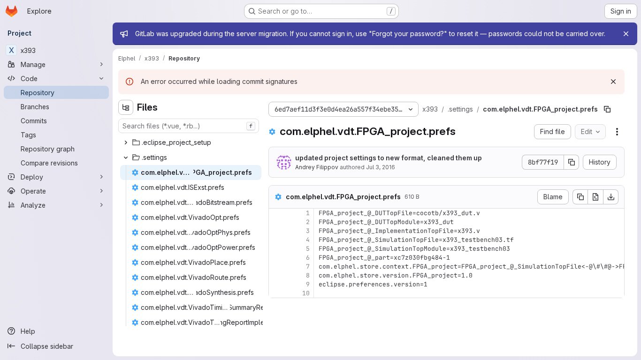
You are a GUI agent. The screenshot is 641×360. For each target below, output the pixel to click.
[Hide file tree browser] (125, 107)
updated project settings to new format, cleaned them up (388, 158)
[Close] (626, 33)
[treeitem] (189, 142)
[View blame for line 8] (277, 275)
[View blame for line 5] (277, 248)
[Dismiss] (613, 81)
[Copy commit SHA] (571, 162)
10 (306, 293)
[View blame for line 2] (277, 222)
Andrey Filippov (316, 167)
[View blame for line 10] (277, 293)
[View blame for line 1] (277, 213)
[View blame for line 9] (277, 284)
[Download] (610, 196)
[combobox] (188, 126)
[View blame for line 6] (277, 257)
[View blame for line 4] (277, 239)
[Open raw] (595, 196)
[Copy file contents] (580, 196)
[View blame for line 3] (277, 230)
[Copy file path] (607, 109)
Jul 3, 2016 (380, 167)
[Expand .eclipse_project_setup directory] (125, 142)
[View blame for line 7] (277, 266)
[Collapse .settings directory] (125, 157)
